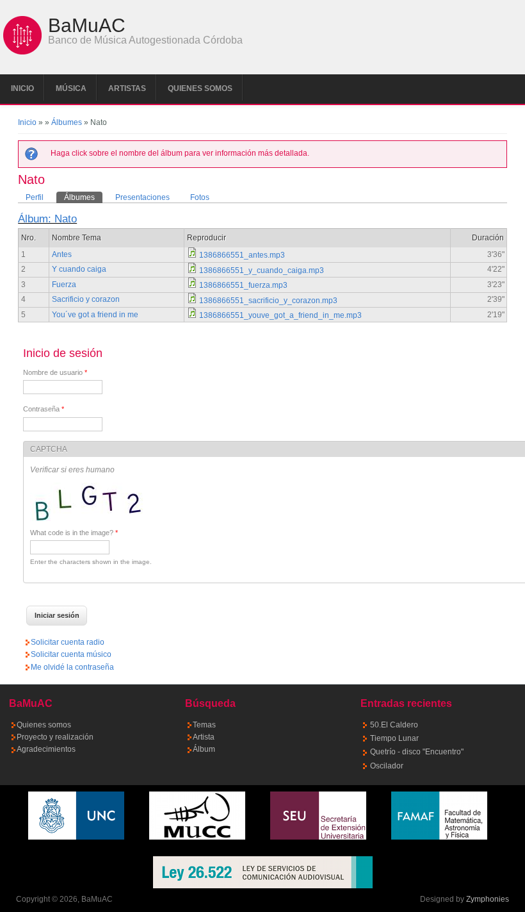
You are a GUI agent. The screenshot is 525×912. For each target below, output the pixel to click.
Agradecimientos (46, 749)
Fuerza (64, 284)
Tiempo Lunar (394, 738)
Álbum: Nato (47, 219)
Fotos (199, 197)
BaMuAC (86, 25)
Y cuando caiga (79, 269)
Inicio (22, 88)
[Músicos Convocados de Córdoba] (197, 837)
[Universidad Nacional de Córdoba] (76, 837)
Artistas (127, 88)
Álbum (204, 749)
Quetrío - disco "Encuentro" (417, 751)
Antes (62, 254)
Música (71, 88)
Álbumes (66, 122)
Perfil (35, 197)
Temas (204, 724)
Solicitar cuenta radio (67, 642)
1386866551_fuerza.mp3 (243, 285)
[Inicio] (22, 51)
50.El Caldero (394, 724)
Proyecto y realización (55, 737)
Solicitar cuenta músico (71, 654)
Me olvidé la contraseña (72, 667)
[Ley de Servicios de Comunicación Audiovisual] (262, 872)
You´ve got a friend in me (95, 314)
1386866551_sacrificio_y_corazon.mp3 (268, 300)
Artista (203, 737)
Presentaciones (142, 197)
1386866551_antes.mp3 (242, 255)
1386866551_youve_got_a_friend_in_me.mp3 (280, 315)
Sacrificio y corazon (86, 299)
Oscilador (386, 765)
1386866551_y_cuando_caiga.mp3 (261, 270)
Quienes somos (200, 88)
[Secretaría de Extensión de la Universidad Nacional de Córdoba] (318, 837)
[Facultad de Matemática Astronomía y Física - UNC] (439, 837)
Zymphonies (487, 899)
